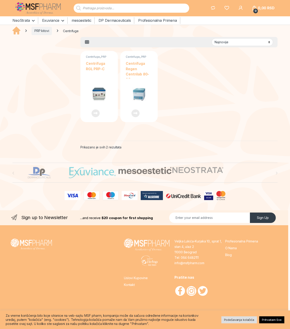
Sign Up (263, 218)
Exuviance (51, 20)
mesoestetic (81, 20)
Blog (228, 255)
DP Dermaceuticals (115, 20)
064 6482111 (190, 257)
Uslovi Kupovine (136, 278)
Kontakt (129, 285)
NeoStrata (21, 20)
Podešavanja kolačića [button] (239, 320)
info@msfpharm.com (189, 263)
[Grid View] (87, 42)
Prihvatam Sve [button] (272, 320)
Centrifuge (93, 56)
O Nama (231, 248)
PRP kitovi (41, 31)
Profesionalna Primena (157, 20)
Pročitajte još (93, 113)
